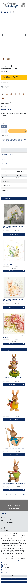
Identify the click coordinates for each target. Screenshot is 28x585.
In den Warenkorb (17, 131)
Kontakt (3, 528)
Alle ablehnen (14, 582)
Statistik (5, 564)
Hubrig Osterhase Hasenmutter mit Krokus (12, 377)
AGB (2, 520)
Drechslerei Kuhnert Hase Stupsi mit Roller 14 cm (14, 483)
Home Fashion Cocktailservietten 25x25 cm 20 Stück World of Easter (13, 263)
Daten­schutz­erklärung (6, 519)
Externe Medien (7, 567)
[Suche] (8, 12)
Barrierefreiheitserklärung (7, 522)
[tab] (14, 150)
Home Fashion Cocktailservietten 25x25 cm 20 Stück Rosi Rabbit (13, 300)
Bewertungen (5, 159)
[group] (14, 365)
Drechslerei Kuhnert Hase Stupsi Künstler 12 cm (13, 448)
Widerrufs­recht (4, 530)
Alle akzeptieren (14, 579)
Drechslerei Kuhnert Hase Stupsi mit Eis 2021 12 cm (13, 413)
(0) (8, 82)
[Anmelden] (2, 12)
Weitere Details (5, 150)
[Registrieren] (5, 12)
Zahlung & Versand (5, 527)
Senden (4, 126)
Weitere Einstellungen (6, 572)
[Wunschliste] (10, 12)
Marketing (6, 566)
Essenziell (6, 562)
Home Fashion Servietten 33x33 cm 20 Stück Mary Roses (13, 336)
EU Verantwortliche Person (8, 163)
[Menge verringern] (6, 132)
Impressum (3, 517)
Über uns (3, 515)
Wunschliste (5, 135)
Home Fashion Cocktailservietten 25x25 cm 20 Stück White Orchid (13, 227)
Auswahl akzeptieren (14, 575)
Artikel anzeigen (14, 234)
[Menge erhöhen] (6, 130)
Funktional (6, 571)
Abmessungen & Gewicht (7, 154)
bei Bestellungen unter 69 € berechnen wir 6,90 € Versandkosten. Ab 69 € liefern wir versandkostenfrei (13, 495)
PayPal (5, 569)
